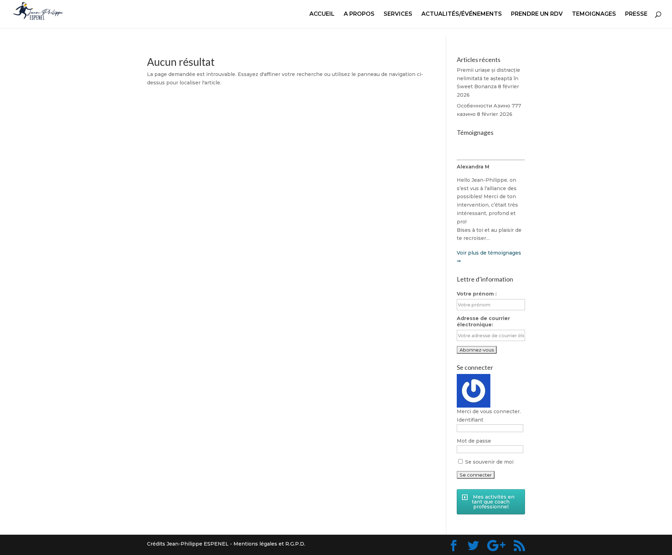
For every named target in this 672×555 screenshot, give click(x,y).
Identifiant (470, 420)
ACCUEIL (322, 14)
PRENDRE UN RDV (537, 14)
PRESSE (636, 14)
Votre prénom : (477, 294)
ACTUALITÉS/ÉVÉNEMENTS (461, 14)
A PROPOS (359, 14)
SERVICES (398, 14)
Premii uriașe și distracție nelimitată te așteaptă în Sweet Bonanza (488, 78)
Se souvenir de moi (488, 462)
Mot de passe (474, 441)
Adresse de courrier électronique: (483, 321)
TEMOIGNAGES (594, 14)
